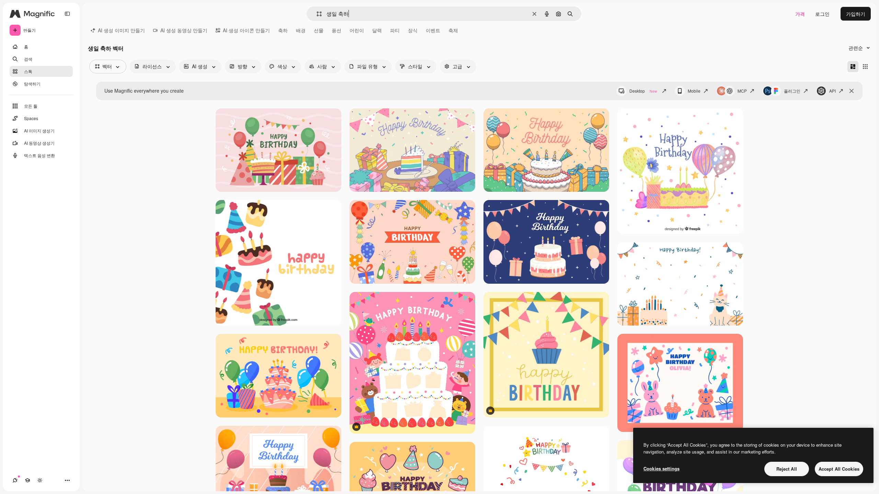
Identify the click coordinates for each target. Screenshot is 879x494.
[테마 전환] (39, 480)
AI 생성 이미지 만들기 (121, 30)
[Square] (865, 66)
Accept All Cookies (839, 469)
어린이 (357, 30)
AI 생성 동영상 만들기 (183, 30)
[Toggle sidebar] (67, 13)
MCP (742, 91)
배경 (301, 30)
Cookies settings (661, 468)
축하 (283, 30)
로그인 (822, 13)
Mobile (694, 91)
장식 (413, 30)
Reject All (786, 469)
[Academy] (27, 480)
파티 (395, 30)
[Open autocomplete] (316, 13)
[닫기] (851, 91)
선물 (318, 30)
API (832, 91)
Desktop (643, 91)
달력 (377, 30)
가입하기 (855, 13)
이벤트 (433, 30)
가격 (800, 13)
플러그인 (792, 91)
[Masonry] (852, 66)
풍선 (336, 30)
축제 (453, 30)
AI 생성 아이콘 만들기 (246, 30)
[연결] (15, 480)
